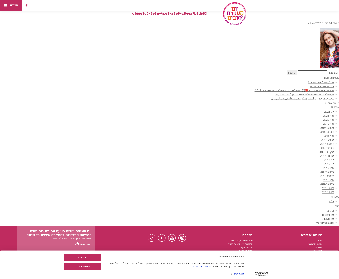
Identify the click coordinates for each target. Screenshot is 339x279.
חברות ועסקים (246, 247)
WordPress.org (324, 222)
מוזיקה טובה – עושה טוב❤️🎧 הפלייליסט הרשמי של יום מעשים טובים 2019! (294, 90)
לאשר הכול (82, 257)
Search (292, 72)
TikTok (151, 238)
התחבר (330, 210)
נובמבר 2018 (327, 132)
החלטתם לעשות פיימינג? (321, 82)
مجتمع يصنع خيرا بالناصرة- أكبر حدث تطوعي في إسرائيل (302, 98)
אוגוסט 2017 (327, 156)
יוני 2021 (329, 111)
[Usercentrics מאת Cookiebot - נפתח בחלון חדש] (261, 274)
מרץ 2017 (328, 168)
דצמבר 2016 (327, 176)
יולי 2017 (329, 160)
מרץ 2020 (328, 120)
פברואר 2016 (327, 184)
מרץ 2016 (328, 180)
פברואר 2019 (327, 128)
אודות (319, 240)
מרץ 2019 (328, 123)
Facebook (162, 238)
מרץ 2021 (328, 116)
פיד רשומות (328, 215)
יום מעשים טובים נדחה (322, 86)
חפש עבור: (333, 72)
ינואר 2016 (328, 188)
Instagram (182, 238)
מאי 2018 (329, 136)
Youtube (172, 238)
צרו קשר (318, 247)
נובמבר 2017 (327, 148)
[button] (27, 5)
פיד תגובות (328, 218)
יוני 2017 (329, 164)
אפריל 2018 (327, 140)
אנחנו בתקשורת (315, 244)
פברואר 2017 (327, 172)
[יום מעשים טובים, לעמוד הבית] (234, 13)
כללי (331, 201)
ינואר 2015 (328, 192)
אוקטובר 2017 (326, 152)
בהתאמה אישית (84, 266)
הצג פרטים (239, 274)
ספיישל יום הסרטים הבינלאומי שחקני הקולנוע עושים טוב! (304, 94)
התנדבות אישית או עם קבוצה (240, 244)
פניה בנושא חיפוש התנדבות (241, 240)
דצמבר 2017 (327, 144)
